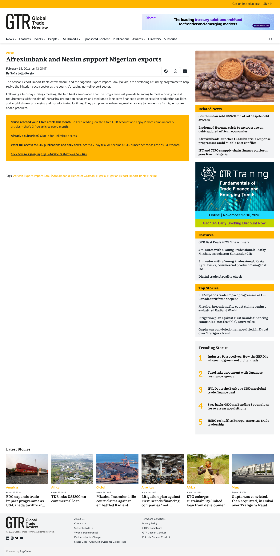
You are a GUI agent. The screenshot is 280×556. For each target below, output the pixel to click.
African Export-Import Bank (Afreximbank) (41, 175)
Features (25, 39)
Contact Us (80, 523)
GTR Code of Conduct (154, 533)
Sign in (267, 3)
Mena (235, 487)
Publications (121, 39)
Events (38, 39)
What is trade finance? (86, 533)
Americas (12, 487)
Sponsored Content (97, 39)
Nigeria (101, 175)
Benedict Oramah (83, 175)
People (52, 39)
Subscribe (170, 39)
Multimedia (70, 39)
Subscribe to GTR (83, 528)
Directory (154, 39)
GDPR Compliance (152, 528)
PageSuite (25, 551)
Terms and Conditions (154, 519)
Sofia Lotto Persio (22, 73)
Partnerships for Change (87, 537)
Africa (10, 52)
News (10, 39)
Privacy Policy (149, 523)
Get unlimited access (246, 3)
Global (100, 487)
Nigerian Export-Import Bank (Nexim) (132, 175)
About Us (79, 519)
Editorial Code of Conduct (156, 537)
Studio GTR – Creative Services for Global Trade (100, 542)
